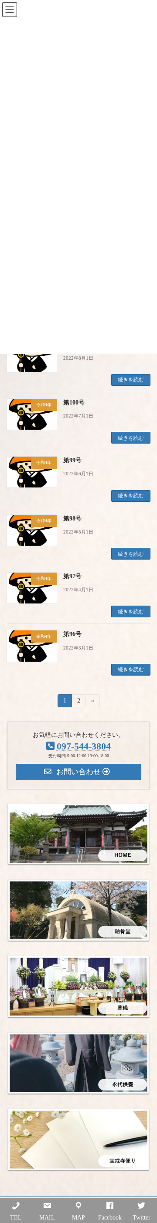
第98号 (72, 518)
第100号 (74, 402)
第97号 (72, 576)
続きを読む (131, 380)
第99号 (72, 460)
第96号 (72, 634)
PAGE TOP (144, 1176)
